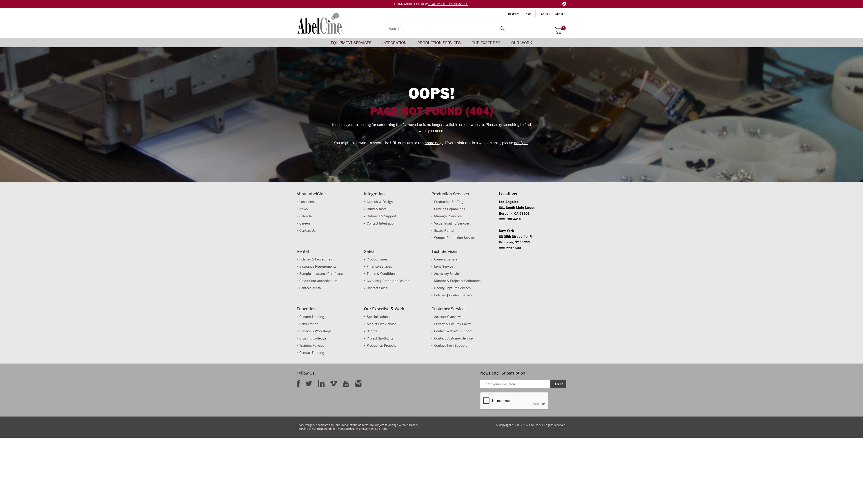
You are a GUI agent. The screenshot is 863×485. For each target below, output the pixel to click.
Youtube (346, 383)
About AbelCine (311, 193)
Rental (303, 251)
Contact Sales (377, 288)
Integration (394, 42)
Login (528, 14)
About (559, 14)
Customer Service (448, 308)
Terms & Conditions (381, 274)
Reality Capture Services (448, 4)
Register (513, 14)
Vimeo (333, 383)
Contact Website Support (453, 331)
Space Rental (444, 230)
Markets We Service (381, 324)
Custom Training (311, 317)
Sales (369, 251)
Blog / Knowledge (312, 338)
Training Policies (311, 345)
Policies (440, 295)
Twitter (308, 383)
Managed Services (448, 216)
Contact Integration (381, 223)
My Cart (563, 28)
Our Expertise (486, 42)
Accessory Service (447, 274)
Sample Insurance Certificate (321, 274)
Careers (305, 223)
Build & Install (377, 209)
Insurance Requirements (317, 266)
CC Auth (373, 281)
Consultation (308, 324)
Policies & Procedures (315, 259)
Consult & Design (380, 202)
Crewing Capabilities (449, 209)
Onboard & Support (381, 216)
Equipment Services (351, 42)
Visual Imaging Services (452, 223)
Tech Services (444, 251)
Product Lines (377, 259)
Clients (372, 331)
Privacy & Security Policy (452, 324)
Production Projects (381, 345)
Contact (545, 14)
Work (399, 308)
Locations (306, 202)
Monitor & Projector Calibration (457, 281)
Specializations (378, 317)
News (303, 209)
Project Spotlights (380, 338)
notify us (521, 143)
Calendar (306, 216)
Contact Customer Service (453, 338)
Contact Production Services (455, 238)
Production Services (439, 42)
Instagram (358, 383)
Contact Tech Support (450, 345)
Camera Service (445, 259)
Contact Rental (310, 288)
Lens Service (443, 266)
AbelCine (320, 23)
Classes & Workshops (315, 331)
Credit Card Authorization (318, 281)
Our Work (521, 42)
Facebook (298, 383)
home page (434, 143)
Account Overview (447, 317)
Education (306, 308)
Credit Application (396, 281)
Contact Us (307, 230)
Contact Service (460, 295)
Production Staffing (448, 202)
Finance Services (379, 266)
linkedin (321, 383)
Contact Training (311, 353)
